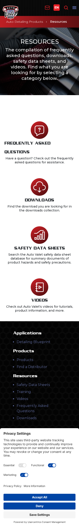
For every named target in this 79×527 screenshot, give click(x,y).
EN (56, 7)
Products (25, 360)
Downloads (26, 418)
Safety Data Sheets (33, 385)
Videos (22, 399)
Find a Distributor (32, 367)
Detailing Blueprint (33, 342)
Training (24, 392)
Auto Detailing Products (24, 22)
